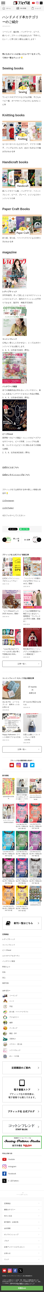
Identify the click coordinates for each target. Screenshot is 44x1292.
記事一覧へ (22, 664)
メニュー (3, 5)
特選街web (22, 1288)
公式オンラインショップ (12, 475)
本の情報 (23, 8)
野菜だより (6, 967)
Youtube (12, 765)
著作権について (6, 1275)
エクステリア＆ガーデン (11, 956)
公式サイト (6, 467)
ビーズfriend (6, 950)
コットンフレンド (8, 945)
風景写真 (5, 983)
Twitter (32, 765)
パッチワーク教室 (8, 961)
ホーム (8, 8)
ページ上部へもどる (22, 1194)
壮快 (4, 972)
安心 (4, 978)
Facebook (25, 765)
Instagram (18, 765)
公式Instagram (8, 501)
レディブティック (8, 939)
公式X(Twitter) (8, 508)
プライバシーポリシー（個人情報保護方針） (22, 1275)
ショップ (38, 8)
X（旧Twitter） (14, 1181)
